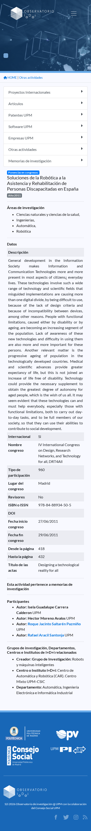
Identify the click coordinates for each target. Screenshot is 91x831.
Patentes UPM (20, 115)
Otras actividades (31, 77)
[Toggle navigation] (73, 13)
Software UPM (20, 126)
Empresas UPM (20, 138)
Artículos (15, 103)
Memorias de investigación (29, 161)
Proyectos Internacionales (29, 92)
